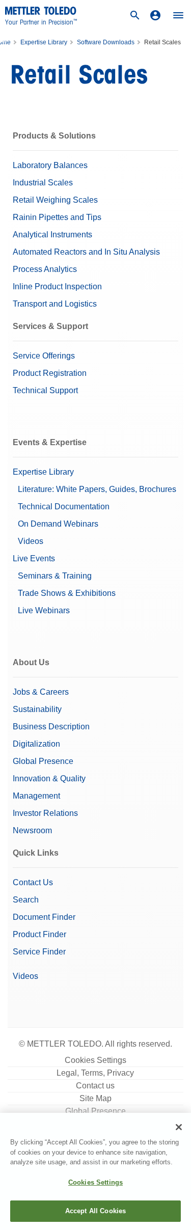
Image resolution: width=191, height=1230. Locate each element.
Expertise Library (43, 42)
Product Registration (50, 373)
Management (36, 795)
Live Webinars (44, 610)
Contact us (95, 1085)
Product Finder (39, 934)
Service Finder (39, 951)
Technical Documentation (64, 506)
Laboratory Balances (50, 165)
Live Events (34, 558)
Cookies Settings (95, 1060)
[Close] (179, 1127)
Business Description (51, 726)
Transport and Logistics (55, 303)
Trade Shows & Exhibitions (67, 593)
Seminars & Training (55, 575)
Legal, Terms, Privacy (95, 1073)
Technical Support (45, 390)
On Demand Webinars (58, 524)
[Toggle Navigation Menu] (178, 15)
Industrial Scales (43, 182)
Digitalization (36, 744)
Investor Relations (45, 813)
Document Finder (44, 917)
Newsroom (32, 830)
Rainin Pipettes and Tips (57, 217)
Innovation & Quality (49, 778)
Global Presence (43, 761)
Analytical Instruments (52, 234)
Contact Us (33, 882)
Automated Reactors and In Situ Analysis (86, 252)
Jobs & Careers (41, 692)
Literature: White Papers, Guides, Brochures (97, 489)
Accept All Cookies (95, 1211)
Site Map (95, 1098)
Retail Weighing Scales (55, 200)
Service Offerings (44, 355)
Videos (30, 541)
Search (26, 899)
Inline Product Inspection (57, 286)
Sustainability (37, 709)
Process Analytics (45, 269)
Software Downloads (105, 42)
